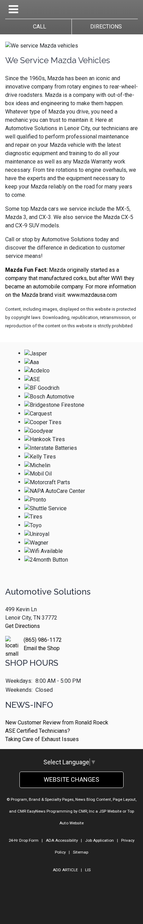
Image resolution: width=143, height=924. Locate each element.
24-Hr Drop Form (24, 840)
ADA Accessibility (62, 840)
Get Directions (22, 626)
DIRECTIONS (104, 26)
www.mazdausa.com (92, 295)
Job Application (99, 840)
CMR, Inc (86, 811)
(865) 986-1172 (43, 640)
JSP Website (110, 811)
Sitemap (80, 852)
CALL (38, 26)
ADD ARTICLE (65, 869)
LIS (88, 869)
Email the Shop (42, 648)
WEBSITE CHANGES (71, 779)
